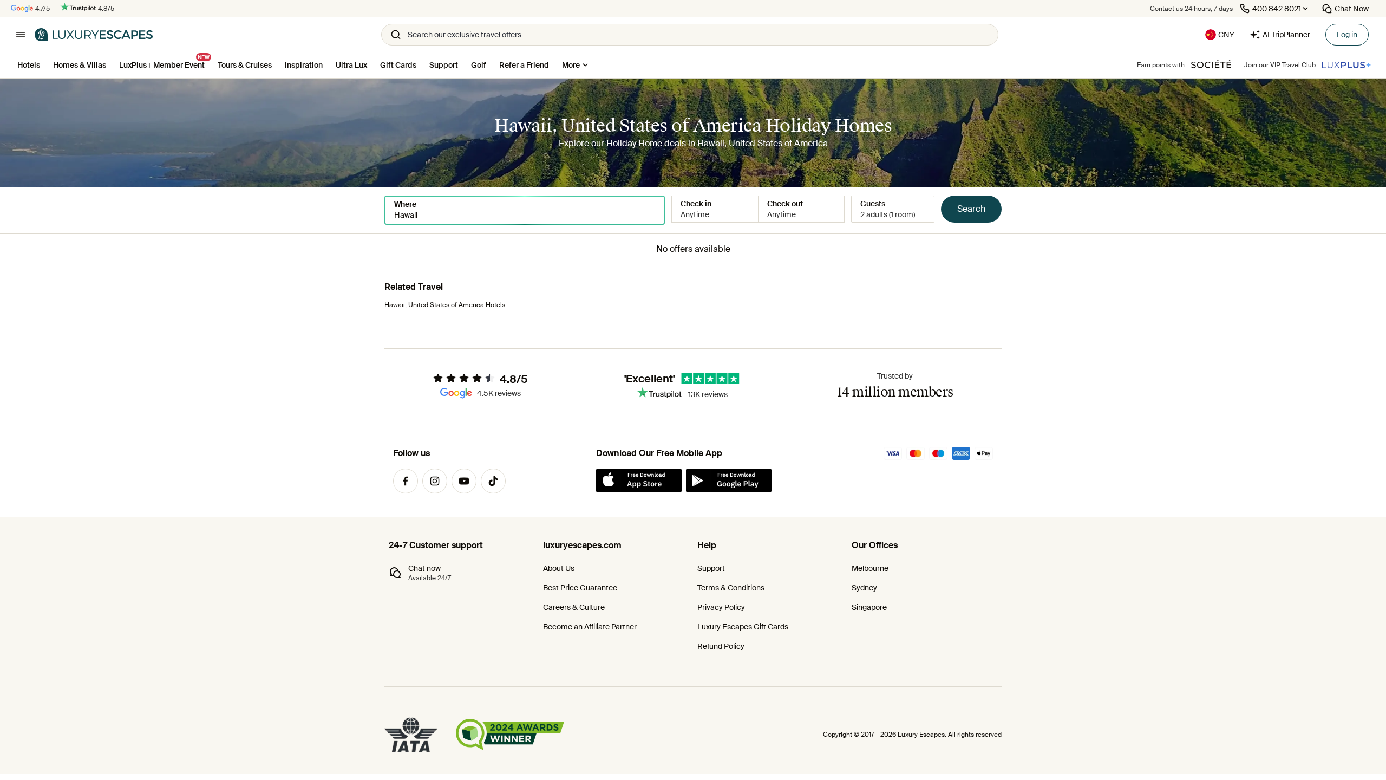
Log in (1347, 35)
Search (971, 208)
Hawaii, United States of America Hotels (444, 305)
